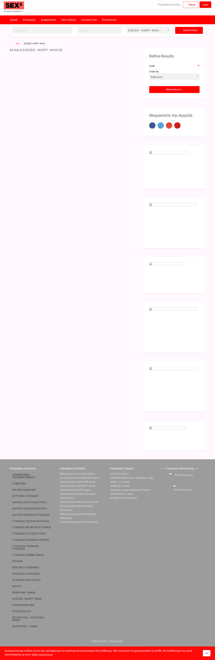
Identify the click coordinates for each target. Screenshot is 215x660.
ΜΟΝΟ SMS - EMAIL (23, 592)
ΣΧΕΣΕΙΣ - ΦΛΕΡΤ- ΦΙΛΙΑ (27, 598)
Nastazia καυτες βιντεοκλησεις (76, 505)
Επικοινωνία (109, 19)
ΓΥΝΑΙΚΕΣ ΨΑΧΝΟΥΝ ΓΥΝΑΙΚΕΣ (25, 547)
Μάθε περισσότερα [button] (42, 654)
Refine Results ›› (174, 89)
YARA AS (115, 485)
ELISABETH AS (118, 497)
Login (205, 4)
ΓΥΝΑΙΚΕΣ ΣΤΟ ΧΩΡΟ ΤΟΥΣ (29, 533)
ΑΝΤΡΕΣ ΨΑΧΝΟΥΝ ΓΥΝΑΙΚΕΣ (31, 514)
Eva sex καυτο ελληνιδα (72, 477)
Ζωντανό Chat (89, 19)
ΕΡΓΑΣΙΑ (17, 561)
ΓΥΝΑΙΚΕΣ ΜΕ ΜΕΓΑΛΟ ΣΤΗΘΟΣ (31, 527)
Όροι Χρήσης (68, 19)
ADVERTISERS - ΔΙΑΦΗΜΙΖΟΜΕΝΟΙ (23, 476)
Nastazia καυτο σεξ (70, 485)
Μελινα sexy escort (70, 473)
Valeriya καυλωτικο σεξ (72, 501)
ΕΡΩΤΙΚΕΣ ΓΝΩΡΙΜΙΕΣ (26, 567)
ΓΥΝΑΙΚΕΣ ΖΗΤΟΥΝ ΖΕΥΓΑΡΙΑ (30, 521)
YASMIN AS (116, 493)
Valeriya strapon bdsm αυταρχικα (78, 513)
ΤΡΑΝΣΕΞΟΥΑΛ (21, 611)
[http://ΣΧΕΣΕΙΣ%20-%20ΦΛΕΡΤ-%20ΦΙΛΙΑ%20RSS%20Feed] (63, 50)
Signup (191, 4)
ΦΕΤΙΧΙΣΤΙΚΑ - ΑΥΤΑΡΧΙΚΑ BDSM (28, 618)
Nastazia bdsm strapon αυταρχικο (78, 493)
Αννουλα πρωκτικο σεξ (72, 521)
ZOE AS (114, 473)
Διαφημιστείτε (48, 19)
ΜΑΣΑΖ (16, 586)
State (152, 65)
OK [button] (206, 653)
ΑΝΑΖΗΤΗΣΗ (190, 30)
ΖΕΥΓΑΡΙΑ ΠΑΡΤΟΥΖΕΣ (26, 579)
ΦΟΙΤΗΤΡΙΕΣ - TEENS (24, 626)
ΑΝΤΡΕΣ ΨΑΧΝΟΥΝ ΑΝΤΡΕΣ (29, 508)
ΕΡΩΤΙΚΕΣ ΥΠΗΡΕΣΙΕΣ (26, 573)
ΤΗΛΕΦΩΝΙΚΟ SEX (23, 604)
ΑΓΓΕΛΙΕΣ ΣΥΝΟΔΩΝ (25, 495)
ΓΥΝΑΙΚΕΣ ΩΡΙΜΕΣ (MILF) (28, 554)
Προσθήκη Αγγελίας (169, 4)
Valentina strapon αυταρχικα (125, 489)
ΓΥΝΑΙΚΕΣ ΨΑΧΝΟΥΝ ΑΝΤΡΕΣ (31, 539)
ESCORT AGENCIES (23, 489)
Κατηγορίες (29, 19)
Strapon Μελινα (68, 489)
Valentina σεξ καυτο (70, 481)
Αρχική (14, 19)
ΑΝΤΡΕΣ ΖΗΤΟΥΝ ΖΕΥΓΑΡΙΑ (29, 502)
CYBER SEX (19, 483)
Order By (154, 71)
